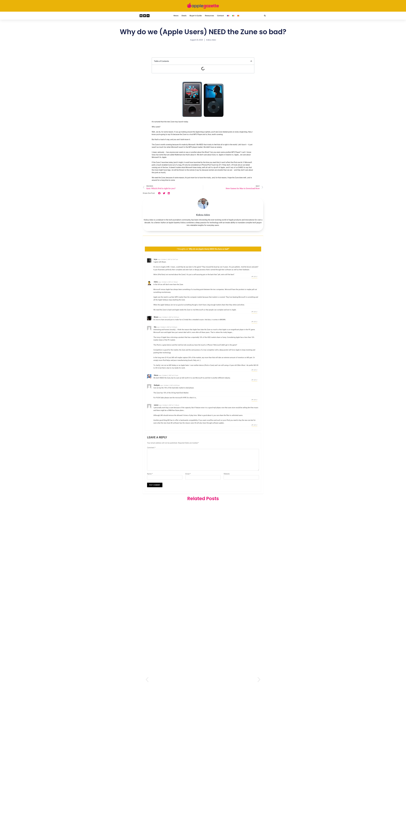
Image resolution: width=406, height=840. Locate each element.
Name (150, 474)
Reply (255, 276)
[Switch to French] (228, 15)
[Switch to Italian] (233, 15)
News (176, 16)
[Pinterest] (148, 15)
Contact (220, 16)
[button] (264, 15)
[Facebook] (141, 15)
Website (227, 474)
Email (188, 474)
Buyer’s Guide (196, 16)
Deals (184, 16)
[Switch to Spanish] (238, 15)
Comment (151, 448)
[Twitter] (144, 15)
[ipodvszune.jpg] (203, 117)
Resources (209, 16)
